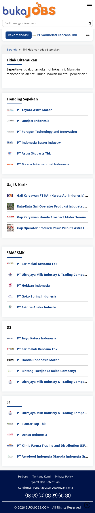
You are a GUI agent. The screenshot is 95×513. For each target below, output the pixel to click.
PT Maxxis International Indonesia (43, 164)
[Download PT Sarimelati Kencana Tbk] (10, 263)
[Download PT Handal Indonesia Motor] (10, 359)
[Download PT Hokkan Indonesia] (10, 285)
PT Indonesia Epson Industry (39, 142)
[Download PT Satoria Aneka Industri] (10, 307)
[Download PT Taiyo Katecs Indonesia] (10, 338)
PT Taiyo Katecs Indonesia (36, 338)
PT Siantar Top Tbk (31, 424)
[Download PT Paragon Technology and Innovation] (10, 131)
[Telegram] (68, 495)
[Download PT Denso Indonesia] (10, 434)
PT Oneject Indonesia (33, 121)
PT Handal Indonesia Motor (38, 360)
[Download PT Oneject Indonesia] (10, 120)
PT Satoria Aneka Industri (36, 307)
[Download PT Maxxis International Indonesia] (10, 164)
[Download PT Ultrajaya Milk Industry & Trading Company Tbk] (10, 274)
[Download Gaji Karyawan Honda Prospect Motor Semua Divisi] (10, 217)
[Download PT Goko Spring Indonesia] (10, 296)
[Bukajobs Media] (29, 10)
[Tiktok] (61, 495)
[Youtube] (54, 495)
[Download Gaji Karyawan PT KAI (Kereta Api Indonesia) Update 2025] (10, 195)
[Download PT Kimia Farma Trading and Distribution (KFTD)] (10, 445)
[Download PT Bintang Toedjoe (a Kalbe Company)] (10, 370)
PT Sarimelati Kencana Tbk (51, 35)
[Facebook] (28, 495)
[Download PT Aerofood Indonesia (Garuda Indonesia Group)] (10, 456)
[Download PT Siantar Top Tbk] (10, 423)
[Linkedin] (48, 495)
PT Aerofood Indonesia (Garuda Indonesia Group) (54, 456)
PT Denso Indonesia (32, 435)
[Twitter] (35, 495)
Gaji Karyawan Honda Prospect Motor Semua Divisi (56, 217)
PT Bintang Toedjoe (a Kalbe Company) (46, 371)
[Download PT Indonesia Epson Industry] (10, 142)
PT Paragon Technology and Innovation (47, 131)
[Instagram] (41, 495)
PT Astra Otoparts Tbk (34, 153)
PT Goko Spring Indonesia (36, 296)
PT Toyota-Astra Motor (34, 110)
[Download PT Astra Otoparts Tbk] (10, 153)
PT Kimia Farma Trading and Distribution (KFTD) (53, 445)
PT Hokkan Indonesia (33, 285)
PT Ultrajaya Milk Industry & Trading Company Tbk (56, 274)
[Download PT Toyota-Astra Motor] (10, 110)
